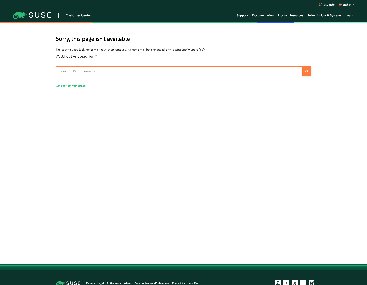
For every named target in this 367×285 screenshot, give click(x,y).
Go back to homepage (71, 85)
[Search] (307, 71)
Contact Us (178, 283)
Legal (100, 283)
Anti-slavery (114, 283)
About (128, 283)
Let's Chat (193, 283)
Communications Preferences (151, 283)
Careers (90, 283)
